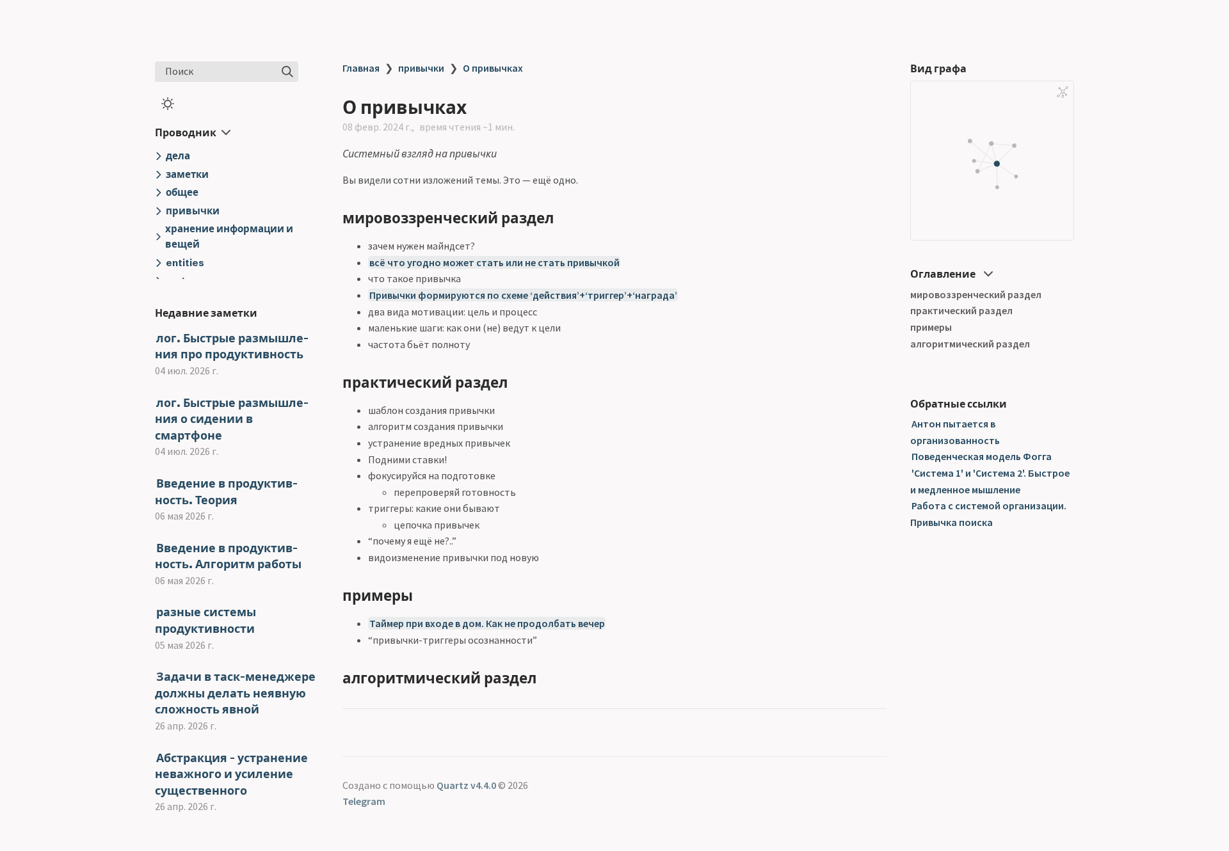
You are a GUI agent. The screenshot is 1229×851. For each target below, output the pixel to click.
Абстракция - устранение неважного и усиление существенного (231, 774)
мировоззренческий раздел (975, 294)
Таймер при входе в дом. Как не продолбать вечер (487, 623)
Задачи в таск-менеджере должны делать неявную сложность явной (235, 693)
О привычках (493, 67)
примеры (931, 327)
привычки (421, 67)
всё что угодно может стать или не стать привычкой (494, 262)
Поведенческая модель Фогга (982, 456)
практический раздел (961, 311)
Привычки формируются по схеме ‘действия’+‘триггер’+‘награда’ (523, 295)
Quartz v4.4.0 (466, 785)
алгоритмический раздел (970, 343)
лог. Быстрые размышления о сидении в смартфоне (232, 419)
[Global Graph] (1062, 92)
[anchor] (565, 218)
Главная (361, 67)
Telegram (363, 801)
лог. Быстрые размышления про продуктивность (232, 346)
